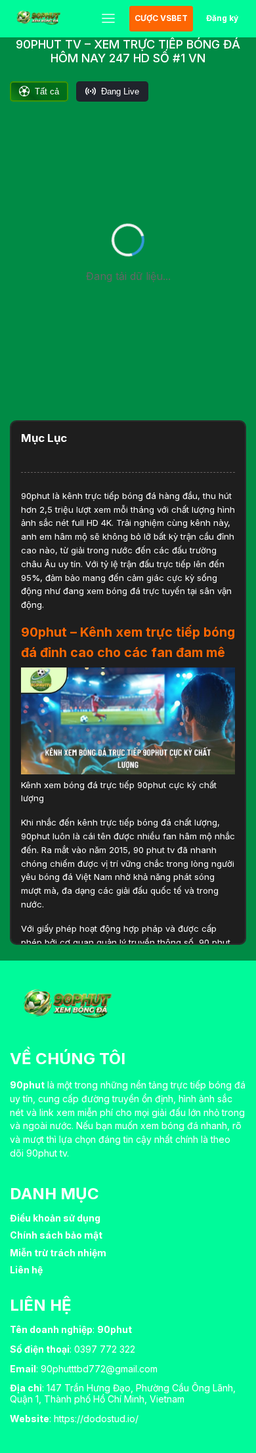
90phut (35, 495)
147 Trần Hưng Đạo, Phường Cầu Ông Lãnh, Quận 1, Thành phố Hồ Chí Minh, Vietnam (123, 1393)
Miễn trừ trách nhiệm (58, 1252)
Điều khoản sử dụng (55, 1218)
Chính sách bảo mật (56, 1235)
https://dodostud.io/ (96, 1418)
